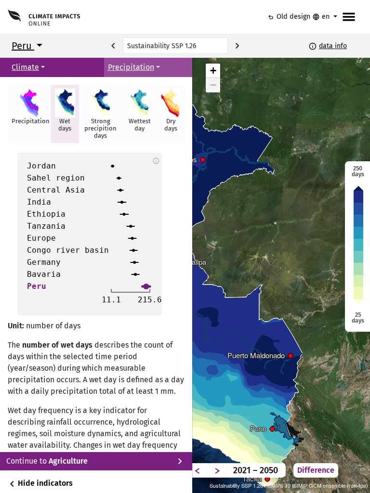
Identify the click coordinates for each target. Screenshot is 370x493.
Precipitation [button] (131, 67)
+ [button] (213, 71)
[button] (29, 114)
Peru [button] (23, 46)
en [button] (321, 17)
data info (333, 46)
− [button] (213, 85)
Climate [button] (25, 67)
